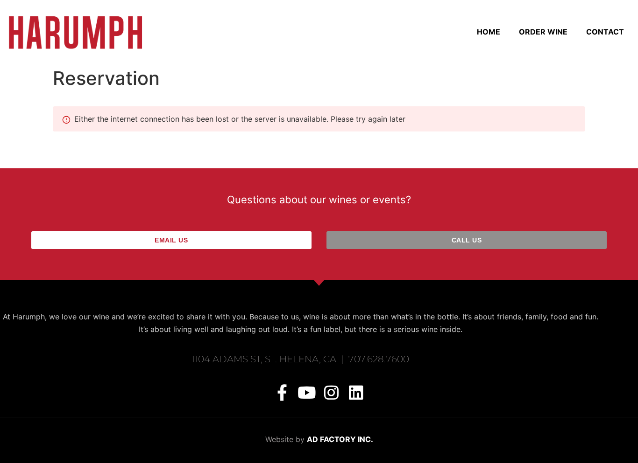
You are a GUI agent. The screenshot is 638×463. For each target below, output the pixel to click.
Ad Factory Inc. (340, 439)
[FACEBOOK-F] (282, 392)
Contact (605, 31)
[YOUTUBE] (306, 392)
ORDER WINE (543, 31)
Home (488, 31)
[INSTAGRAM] (331, 392)
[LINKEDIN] (356, 392)
